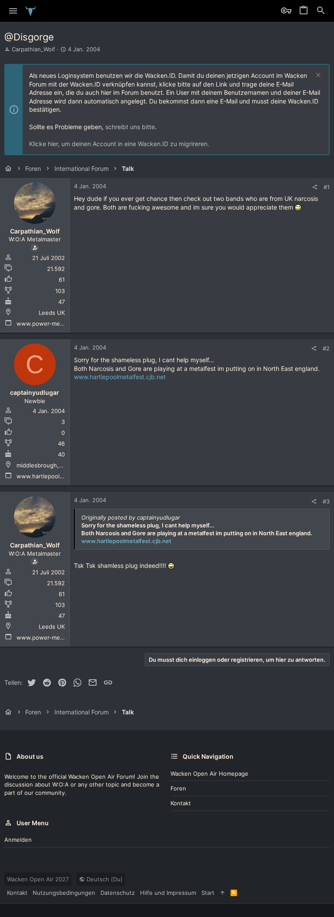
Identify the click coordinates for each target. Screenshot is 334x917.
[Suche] (321, 11)
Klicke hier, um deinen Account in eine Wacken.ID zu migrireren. (119, 143)
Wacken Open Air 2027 (38, 879)
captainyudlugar (34, 392)
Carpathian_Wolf (33, 49)
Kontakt (180, 803)
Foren (178, 788)
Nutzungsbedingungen (64, 892)
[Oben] (222, 892)
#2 (326, 348)
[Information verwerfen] (317, 75)
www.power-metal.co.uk (50, 323)
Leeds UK (52, 312)
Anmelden (18, 839)
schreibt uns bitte (130, 126)
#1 (327, 186)
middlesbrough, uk (42, 465)
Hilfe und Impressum (168, 892)
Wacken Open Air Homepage (209, 773)
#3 (326, 501)
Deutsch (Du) (104, 879)
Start (207, 892)
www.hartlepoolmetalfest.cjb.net (61, 476)
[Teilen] (315, 187)
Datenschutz (117, 892)
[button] (13, 11)
